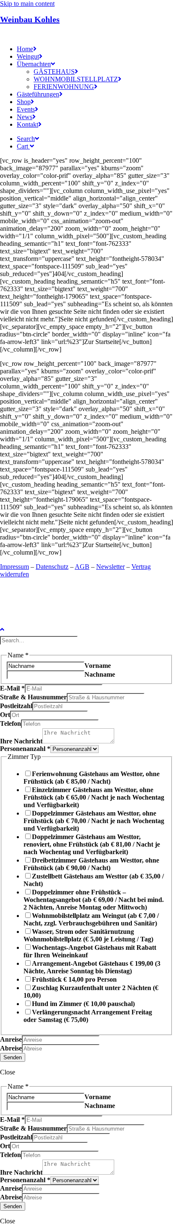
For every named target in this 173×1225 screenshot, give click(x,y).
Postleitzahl (16, 705)
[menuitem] (95, 49)
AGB (82, 566)
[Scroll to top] (8, 628)
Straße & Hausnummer (33, 697)
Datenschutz (52, 566)
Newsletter (110, 566)
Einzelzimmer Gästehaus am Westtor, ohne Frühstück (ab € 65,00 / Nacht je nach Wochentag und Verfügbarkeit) (94, 797)
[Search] (39, 640)
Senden (12, 1057)
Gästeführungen (38, 94)
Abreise (11, 1048)
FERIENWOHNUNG (64, 86)
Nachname (99, 674)
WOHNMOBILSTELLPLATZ (76, 79)
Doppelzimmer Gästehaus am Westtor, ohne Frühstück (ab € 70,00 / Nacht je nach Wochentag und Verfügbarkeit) (94, 821)
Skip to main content (27, 3)
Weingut (28, 56)
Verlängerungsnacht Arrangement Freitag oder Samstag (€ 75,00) (88, 1016)
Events (26, 109)
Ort (5, 714)
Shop (24, 101)
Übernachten (34, 64)
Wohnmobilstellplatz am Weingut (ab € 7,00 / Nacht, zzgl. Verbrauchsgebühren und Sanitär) (91, 919)
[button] (28, 138)
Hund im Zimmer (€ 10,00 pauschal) (83, 1003)
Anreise (11, 1039)
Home (25, 48)
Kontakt (27, 124)
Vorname (97, 665)
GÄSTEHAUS (54, 71)
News (24, 116)
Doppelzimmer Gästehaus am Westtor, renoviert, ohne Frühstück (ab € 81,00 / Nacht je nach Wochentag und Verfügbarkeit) (92, 844)
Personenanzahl (25, 748)
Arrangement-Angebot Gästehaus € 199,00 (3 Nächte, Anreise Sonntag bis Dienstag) (92, 967)
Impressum (14, 566)
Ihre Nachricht (21, 741)
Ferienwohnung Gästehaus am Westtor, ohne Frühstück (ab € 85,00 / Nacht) (92, 777)
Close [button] (7, 1072)
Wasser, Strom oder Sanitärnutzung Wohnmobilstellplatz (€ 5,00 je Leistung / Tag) (88, 935)
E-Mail (12, 688)
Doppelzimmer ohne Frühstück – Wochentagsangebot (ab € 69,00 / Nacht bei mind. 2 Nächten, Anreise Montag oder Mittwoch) (94, 900)
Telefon (10, 723)
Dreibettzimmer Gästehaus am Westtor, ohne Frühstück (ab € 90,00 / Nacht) (91, 864)
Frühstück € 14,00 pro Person (74, 979)
